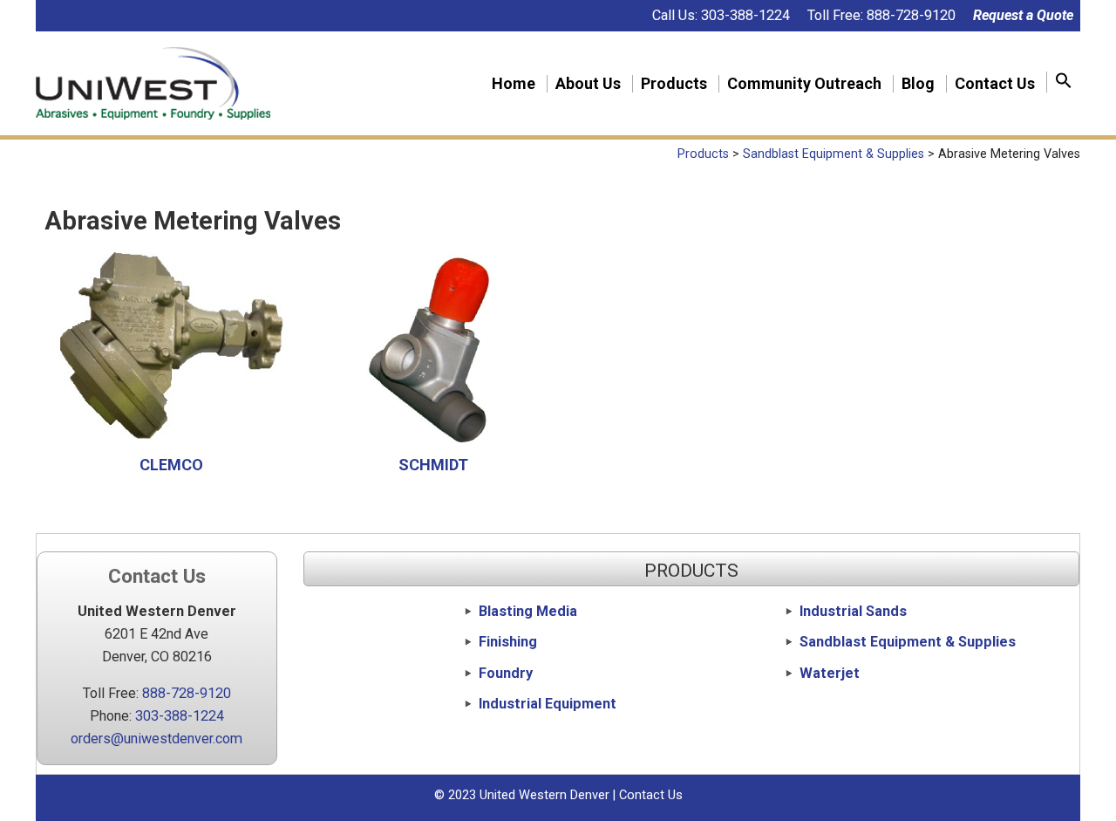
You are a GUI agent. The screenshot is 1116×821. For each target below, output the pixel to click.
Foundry (506, 673)
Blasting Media (528, 611)
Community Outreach (804, 83)
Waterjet (830, 673)
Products (674, 83)
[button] (1063, 82)
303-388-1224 (745, 15)
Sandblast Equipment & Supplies (908, 641)
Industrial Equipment (547, 703)
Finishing (508, 641)
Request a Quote (1023, 15)
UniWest (153, 83)
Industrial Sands (853, 611)
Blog (918, 83)
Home (513, 83)
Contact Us (995, 83)
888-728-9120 (911, 15)
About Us (588, 83)
